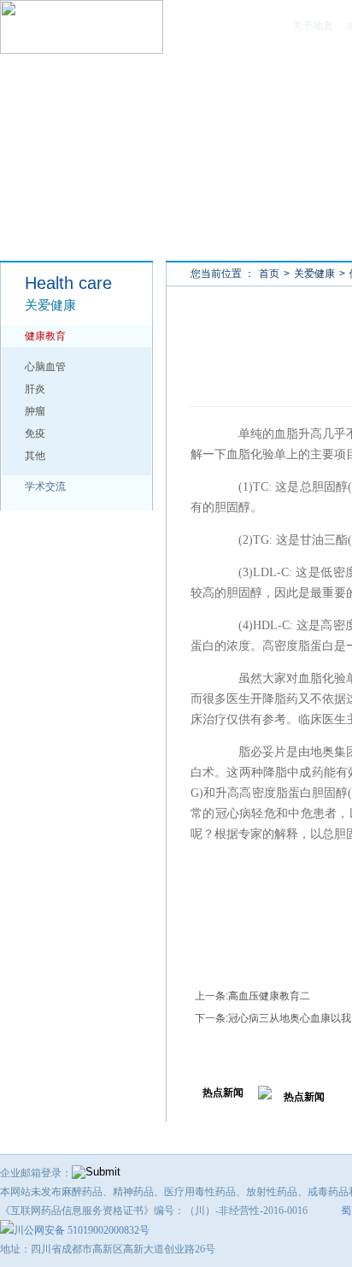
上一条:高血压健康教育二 (252, 996)
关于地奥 (312, 26)
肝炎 (35, 389)
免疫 (35, 433)
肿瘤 (35, 411)
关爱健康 (314, 274)
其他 (35, 456)
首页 (269, 274)
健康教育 (45, 336)
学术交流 (45, 486)
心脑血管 (45, 367)
